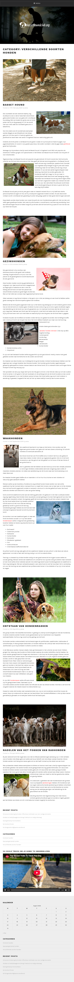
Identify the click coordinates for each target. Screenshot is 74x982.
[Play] (5, 890)
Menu (38, 3)
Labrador (42, 331)
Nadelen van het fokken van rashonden (34, 750)
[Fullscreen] (69, 890)
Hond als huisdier (8, 838)
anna (26, 108)
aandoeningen (47, 783)
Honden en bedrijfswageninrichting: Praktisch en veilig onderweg (22, 817)
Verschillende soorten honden (12, 844)
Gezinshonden (14, 261)
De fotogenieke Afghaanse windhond (14, 827)
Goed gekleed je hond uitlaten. (12, 821)
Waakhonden (13, 438)
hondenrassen (7, 521)
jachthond (67, 144)
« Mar (4, 933)
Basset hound (14, 104)
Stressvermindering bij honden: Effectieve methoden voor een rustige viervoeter (27, 814)
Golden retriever (51, 331)
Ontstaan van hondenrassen (25, 626)
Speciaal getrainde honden (11, 841)
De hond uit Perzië (8, 824)
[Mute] (66, 890)
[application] (37, 873)
